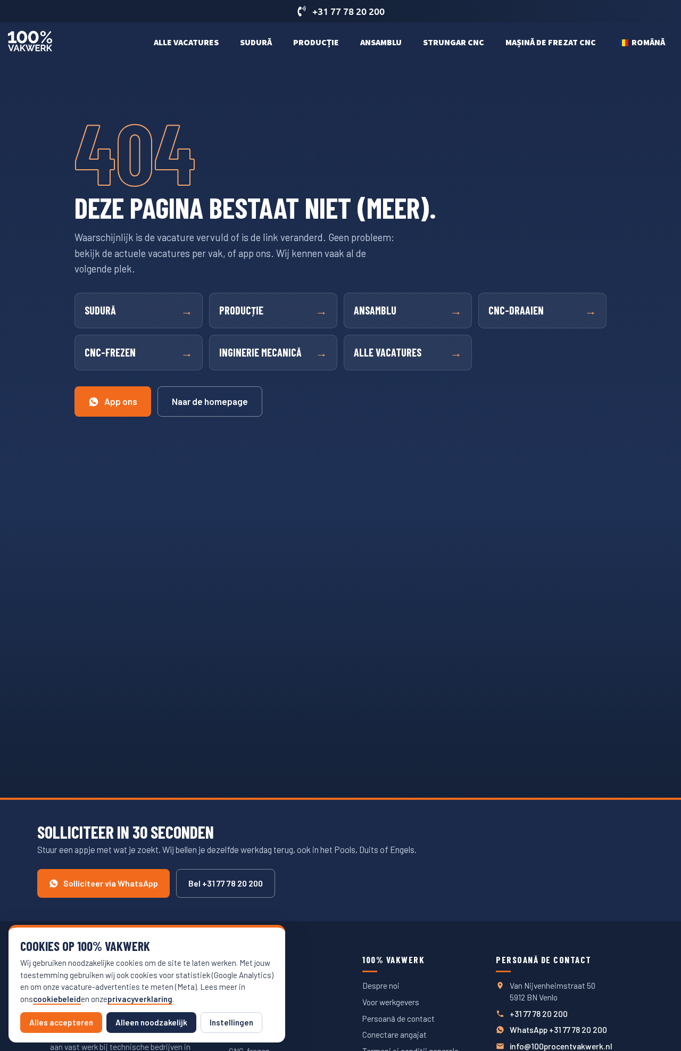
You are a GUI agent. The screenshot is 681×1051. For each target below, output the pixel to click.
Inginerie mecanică (273, 352)
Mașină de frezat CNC (550, 42)
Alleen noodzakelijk (151, 1022)
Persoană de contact (398, 1018)
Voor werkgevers (390, 1002)
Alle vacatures (186, 42)
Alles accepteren (61, 1022)
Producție (316, 42)
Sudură (256, 42)
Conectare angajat (394, 1034)
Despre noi (381, 985)
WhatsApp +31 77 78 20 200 (558, 1029)
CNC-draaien (542, 310)
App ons (120, 401)
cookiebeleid (57, 999)
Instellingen (231, 1022)
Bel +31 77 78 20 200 (225, 883)
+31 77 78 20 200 (539, 1013)
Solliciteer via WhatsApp (110, 883)
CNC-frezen (139, 352)
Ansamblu (381, 42)
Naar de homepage (210, 401)
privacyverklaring (139, 999)
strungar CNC (453, 42)
